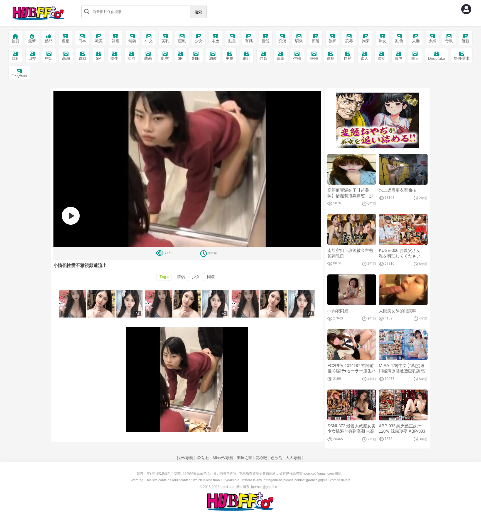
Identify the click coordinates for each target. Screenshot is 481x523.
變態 (265, 41)
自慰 (348, 58)
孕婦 (297, 58)
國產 (65, 41)
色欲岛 (276, 457)
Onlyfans (19, 76)
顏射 (316, 41)
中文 (149, 41)
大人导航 (293, 457)
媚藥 (280, 58)
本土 (215, 41)
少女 (199, 41)
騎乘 (299, 41)
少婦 (432, 41)
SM (99, 58)
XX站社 (203, 457)
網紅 (247, 58)
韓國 (115, 41)
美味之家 (244, 457)
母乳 (15, 58)
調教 (213, 58)
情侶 (181, 276)
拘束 (366, 41)
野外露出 (462, 58)
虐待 (83, 58)
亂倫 (399, 41)
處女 (381, 58)
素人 (364, 58)
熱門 (49, 41)
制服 (196, 58)
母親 (449, 41)
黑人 (415, 58)
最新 (32, 41)
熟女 (382, 41)
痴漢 (282, 41)
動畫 (232, 41)
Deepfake (436, 58)
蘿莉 (148, 58)
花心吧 (261, 457)
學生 (114, 58)
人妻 (416, 41)
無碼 (132, 41)
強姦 (263, 58)
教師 (332, 41)
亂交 (165, 58)
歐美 (99, 41)
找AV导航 (185, 457)
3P (180, 58)
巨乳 (182, 41)
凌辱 (349, 41)
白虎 (398, 58)
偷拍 (331, 58)
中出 (49, 58)
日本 (82, 41)
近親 (466, 41)
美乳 (165, 41)
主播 (230, 58)
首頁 (15, 41)
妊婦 (314, 58)
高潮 (66, 58)
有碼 (249, 41)
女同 (131, 58)
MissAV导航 (223, 457)
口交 (32, 58)
